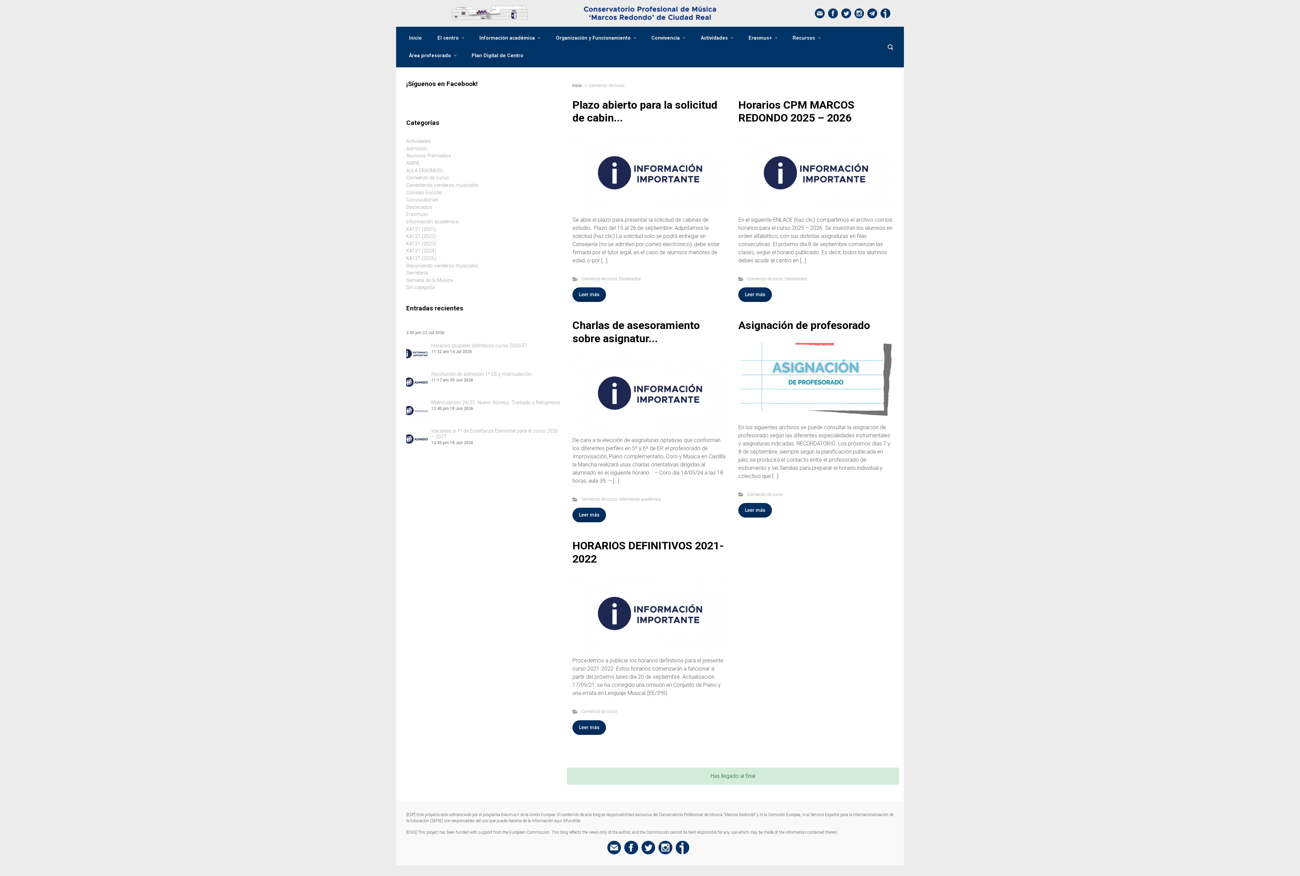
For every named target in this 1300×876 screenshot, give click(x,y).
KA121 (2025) (421, 258)
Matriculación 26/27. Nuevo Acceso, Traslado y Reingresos (495, 403)
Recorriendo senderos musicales (442, 266)
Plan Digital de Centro (497, 56)
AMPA (412, 163)
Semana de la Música (429, 280)
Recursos (804, 38)
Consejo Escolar (424, 193)
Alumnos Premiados (428, 156)
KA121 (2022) (421, 236)
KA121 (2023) (421, 244)
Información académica (507, 38)
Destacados (630, 278)
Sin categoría (420, 287)
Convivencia (665, 38)
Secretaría (417, 273)
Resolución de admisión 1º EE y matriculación (481, 374)
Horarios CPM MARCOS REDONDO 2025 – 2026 (796, 111)
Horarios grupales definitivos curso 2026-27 (479, 346)
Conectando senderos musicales (442, 185)
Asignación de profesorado (804, 325)
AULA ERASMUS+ (425, 171)
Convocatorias (422, 200)
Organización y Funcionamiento (593, 38)
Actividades (714, 38)
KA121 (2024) (421, 251)
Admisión (416, 149)
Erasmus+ (760, 38)
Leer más (589, 294)
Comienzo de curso (599, 278)
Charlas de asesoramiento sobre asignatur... (636, 332)
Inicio (415, 38)
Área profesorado (430, 56)
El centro (448, 38)
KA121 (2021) (421, 229)
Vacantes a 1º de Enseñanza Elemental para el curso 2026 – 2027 (494, 434)
